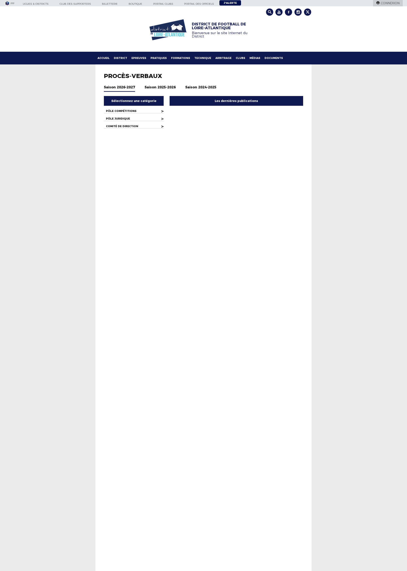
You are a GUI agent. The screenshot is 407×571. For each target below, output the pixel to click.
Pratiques (159, 58)
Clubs (240, 58)
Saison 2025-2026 (160, 87)
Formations (180, 58)
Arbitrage (223, 58)
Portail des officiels (199, 4)
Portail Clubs (163, 4)
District (120, 58)
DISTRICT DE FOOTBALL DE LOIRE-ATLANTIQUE (219, 26)
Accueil (104, 58)
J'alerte (230, 2)
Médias (254, 58)
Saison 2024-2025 (200, 87)
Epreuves (138, 58)
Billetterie (110, 4)
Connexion (390, 3)
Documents (274, 58)
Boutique (135, 4)
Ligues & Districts (36, 4)
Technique (202, 58)
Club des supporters (75, 4)
